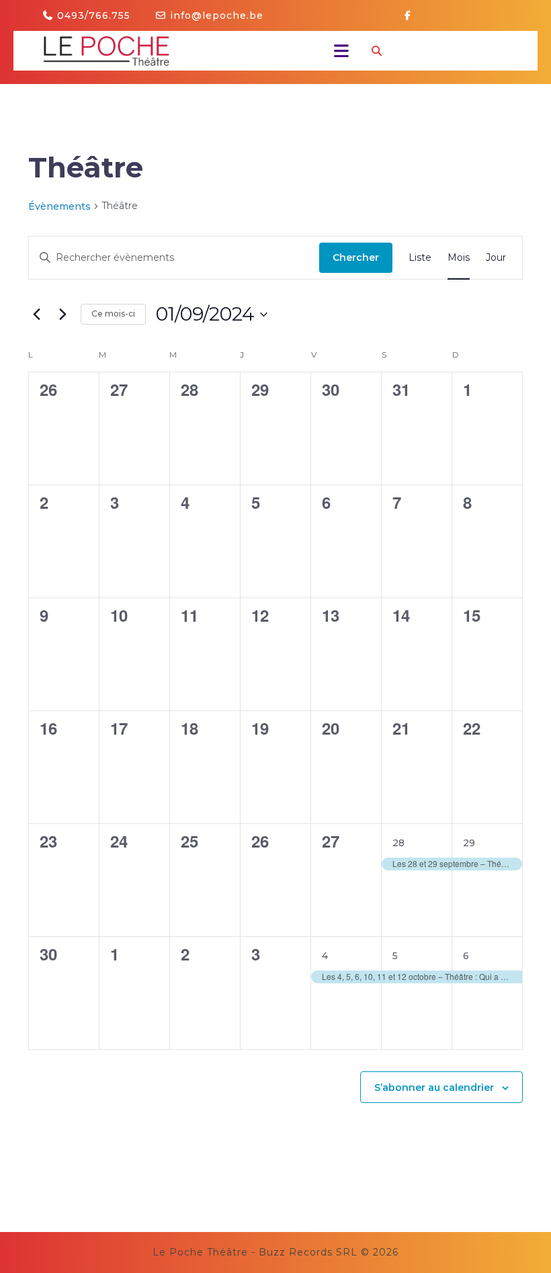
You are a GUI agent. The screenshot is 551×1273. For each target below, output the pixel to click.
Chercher (356, 257)
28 (398, 843)
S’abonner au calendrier (434, 1087)
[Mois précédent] (36, 314)
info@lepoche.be (216, 15)
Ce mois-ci (113, 314)
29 (469, 843)
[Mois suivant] (62, 314)
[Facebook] (413, 15)
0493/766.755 (93, 15)
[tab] (337, 51)
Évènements (59, 206)
